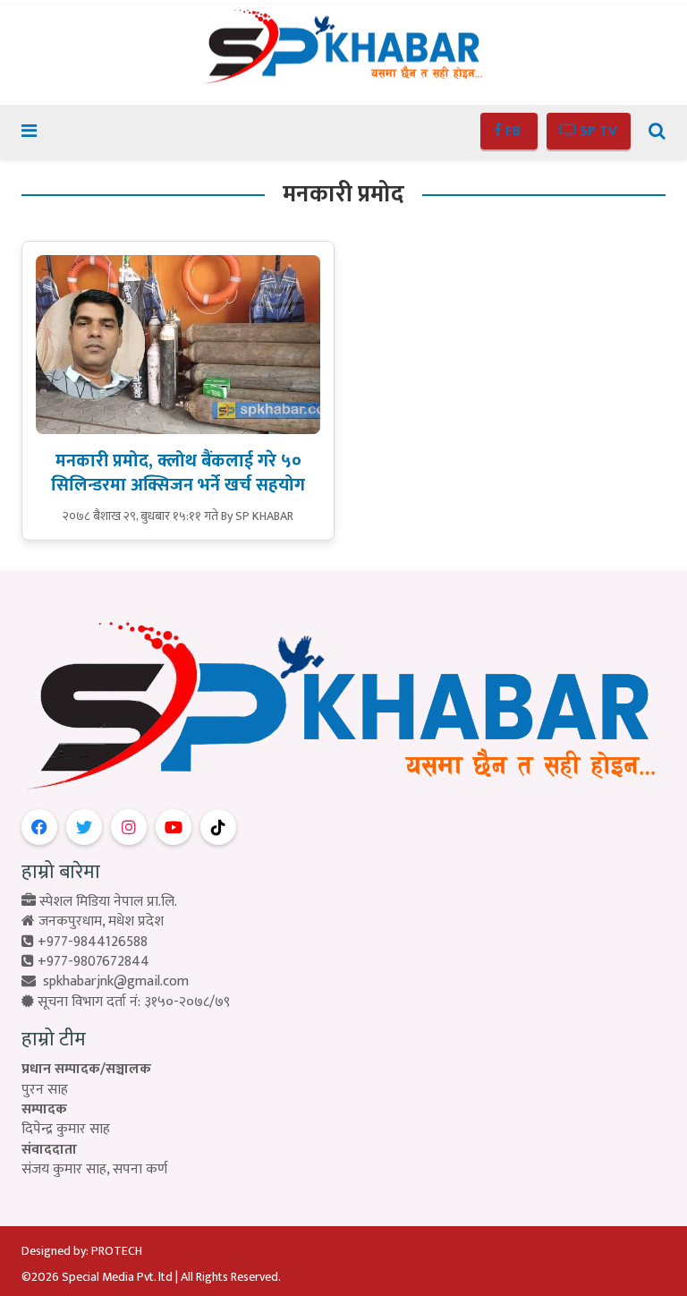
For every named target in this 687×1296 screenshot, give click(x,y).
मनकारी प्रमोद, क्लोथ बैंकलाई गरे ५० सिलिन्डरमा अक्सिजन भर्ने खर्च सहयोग (178, 473)
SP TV (596, 131)
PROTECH (116, 1251)
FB (513, 131)
